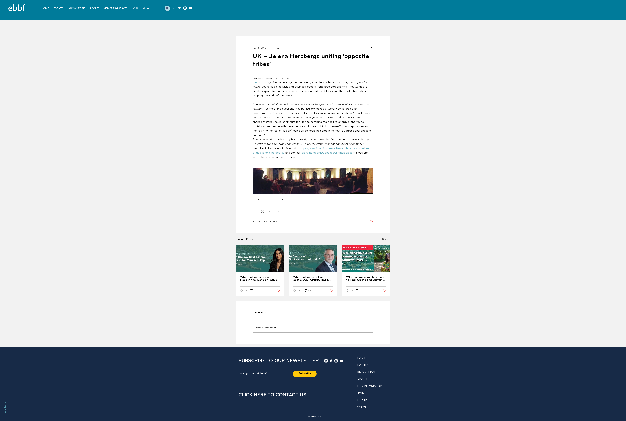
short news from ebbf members (270, 200)
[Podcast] (185, 8)
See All (386, 239)
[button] (167, 8)
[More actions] (371, 48)
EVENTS (363, 365)
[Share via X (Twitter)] (262, 211)
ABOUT (362, 379)
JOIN (360, 393)
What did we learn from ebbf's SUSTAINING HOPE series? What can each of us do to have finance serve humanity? (311, 279)
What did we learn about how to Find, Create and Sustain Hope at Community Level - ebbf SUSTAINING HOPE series (365, 279)
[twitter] (179, 8)
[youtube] (190, 8)
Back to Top (5, 407)
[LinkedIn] (174, 8)
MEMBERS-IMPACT (370, 386)
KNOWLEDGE (366, 372)
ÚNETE (362, 400)
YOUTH (362, 407)
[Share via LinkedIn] (270, 211)
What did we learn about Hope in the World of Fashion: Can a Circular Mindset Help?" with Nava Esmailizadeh (259, 279)
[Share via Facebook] (254, 211)
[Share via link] (278, 211)
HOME (361, 358)
